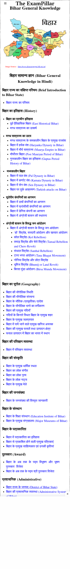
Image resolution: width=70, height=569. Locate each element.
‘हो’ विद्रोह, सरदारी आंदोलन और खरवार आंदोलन (40, 232)
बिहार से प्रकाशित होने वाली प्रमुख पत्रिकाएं (30, 442)
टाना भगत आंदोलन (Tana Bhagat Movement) (40, 255)
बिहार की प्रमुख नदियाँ (18, 310)
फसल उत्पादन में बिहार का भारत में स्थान (28, 333)
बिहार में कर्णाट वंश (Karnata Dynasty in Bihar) (36, 180)
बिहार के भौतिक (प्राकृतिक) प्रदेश (24, 301)
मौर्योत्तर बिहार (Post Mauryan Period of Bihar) (36, 154)
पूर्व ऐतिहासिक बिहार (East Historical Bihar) (34, 123)
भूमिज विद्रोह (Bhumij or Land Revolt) (36, 264)
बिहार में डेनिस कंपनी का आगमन (27, 211)
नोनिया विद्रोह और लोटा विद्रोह (31, 260)
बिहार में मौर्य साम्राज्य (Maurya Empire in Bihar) (37, 149)
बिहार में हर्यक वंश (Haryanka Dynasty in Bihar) (37, 145)
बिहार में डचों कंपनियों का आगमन (27, 202)
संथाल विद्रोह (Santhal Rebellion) (33, 251)
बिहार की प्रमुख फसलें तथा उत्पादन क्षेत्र (28, 329)
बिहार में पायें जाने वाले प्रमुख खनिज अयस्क (29, 324)
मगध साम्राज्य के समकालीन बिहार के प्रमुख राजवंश (38, 140)
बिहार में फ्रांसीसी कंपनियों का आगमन (30, 206)
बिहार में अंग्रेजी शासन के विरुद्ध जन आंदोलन (34, 228)
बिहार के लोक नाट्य (16, 379)
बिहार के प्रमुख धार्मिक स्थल (21, 366)
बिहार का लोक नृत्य (16, 375)
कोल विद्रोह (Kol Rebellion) (30, 237)
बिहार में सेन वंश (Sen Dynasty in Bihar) (32, 185)
